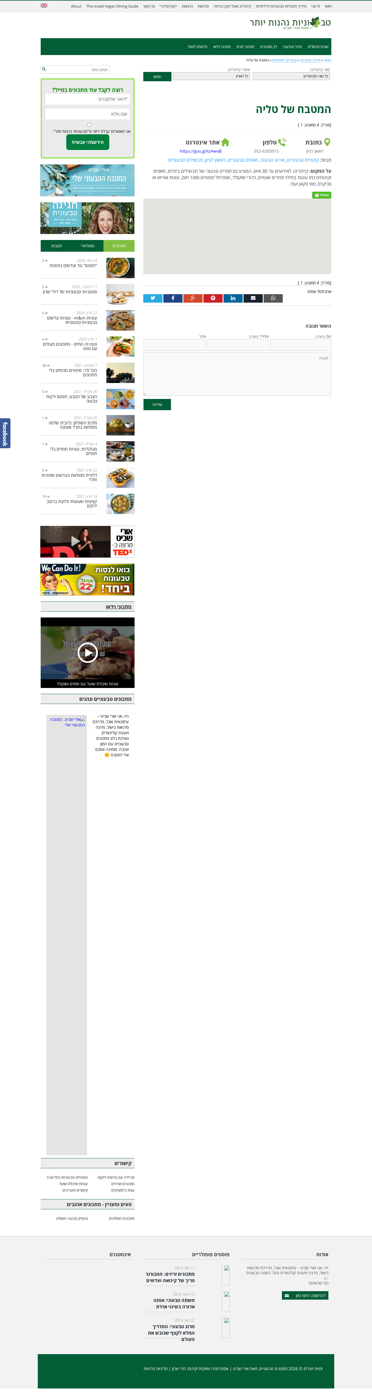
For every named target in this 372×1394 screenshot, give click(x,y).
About (76, 6)
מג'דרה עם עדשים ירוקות (116, 1177)
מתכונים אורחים (123, 1183)
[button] (44, 69)
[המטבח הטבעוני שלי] (88, 180)
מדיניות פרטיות (155, 1368)
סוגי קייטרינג (320, 69)
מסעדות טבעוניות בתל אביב (67, 1177)
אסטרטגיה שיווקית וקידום (208, 1368)
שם (323, 336)
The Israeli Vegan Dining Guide (112, 6)
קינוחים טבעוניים (303, 160)
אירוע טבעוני (272, 160)
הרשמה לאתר (197, 46)
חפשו (157, 76)
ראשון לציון (215, 160)
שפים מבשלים (318, 46)
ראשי (328, 6)
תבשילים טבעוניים (185, 160)
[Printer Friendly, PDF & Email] (321, 194)
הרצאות (187, 6)
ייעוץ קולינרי (168, 6)
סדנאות (203, 6)
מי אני (315, 6)
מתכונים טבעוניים (273, 1368)
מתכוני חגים (245, 46)
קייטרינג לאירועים (284, 60)
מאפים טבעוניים (243, 160)
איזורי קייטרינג (239, 69)
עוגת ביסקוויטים (123, 1190)
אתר (202, 336)
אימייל (259, 336)
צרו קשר (149, 6)
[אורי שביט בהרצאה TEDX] (88, 542)
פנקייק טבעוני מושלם (72, 1218)
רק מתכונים (268, 46)
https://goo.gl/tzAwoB (200, 151)
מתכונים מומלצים (122, 1218)
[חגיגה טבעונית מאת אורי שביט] (88, 218)
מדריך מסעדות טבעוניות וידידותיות (281, 6)
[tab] (119, 246)
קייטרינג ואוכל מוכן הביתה (232, 6)
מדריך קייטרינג (310, 60)
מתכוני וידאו (222, 46)
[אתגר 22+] (88, 580)
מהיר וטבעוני (292, 46)
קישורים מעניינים (75, 1190)
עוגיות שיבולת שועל (73, 1183)
